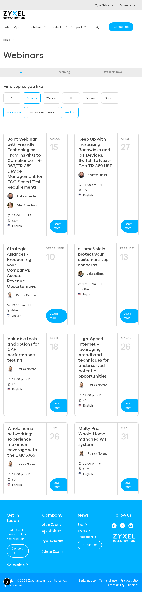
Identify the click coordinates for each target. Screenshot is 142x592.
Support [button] (79, 27)
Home (6, 39)
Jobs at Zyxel (51, 551)
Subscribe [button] (90, 545)
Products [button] (58, 27)
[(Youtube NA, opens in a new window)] (130, 526)
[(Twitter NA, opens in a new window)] (122, 526)
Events (82, 531)
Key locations (16, 564)
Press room (85, 537)
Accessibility (116, 585)
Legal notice (87, 580)
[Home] (14, 14)
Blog (81, 524)
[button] (97, 27)
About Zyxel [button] (15, 27)
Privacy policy (129, 580)
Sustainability (51, 531)
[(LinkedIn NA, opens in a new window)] (114, 526)
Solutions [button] (38, 27)
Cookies (133, 585)
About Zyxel (50, 524)
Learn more (58, 226)
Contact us (121, 26)
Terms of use (108, 580)
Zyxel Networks (52, 541)
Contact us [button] (17, 551)
